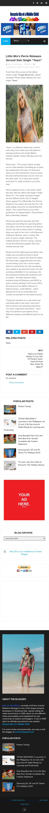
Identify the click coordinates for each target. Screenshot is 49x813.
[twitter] (37, 3)
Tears (38, 67)
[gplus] (42, 3)
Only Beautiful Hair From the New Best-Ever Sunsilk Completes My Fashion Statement (31, 774)
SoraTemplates (18, 800)
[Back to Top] (24, 810)
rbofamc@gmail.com (24, 732)
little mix (20, 67)
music (26, 67)
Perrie (32, 67)
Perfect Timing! (24, 406)
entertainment (11, 67)
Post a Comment (16, 382)
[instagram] (46, 3)
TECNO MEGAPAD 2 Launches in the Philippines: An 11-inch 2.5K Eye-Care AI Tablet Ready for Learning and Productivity (24, 424)
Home (5, 41)
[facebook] (33, 3)
